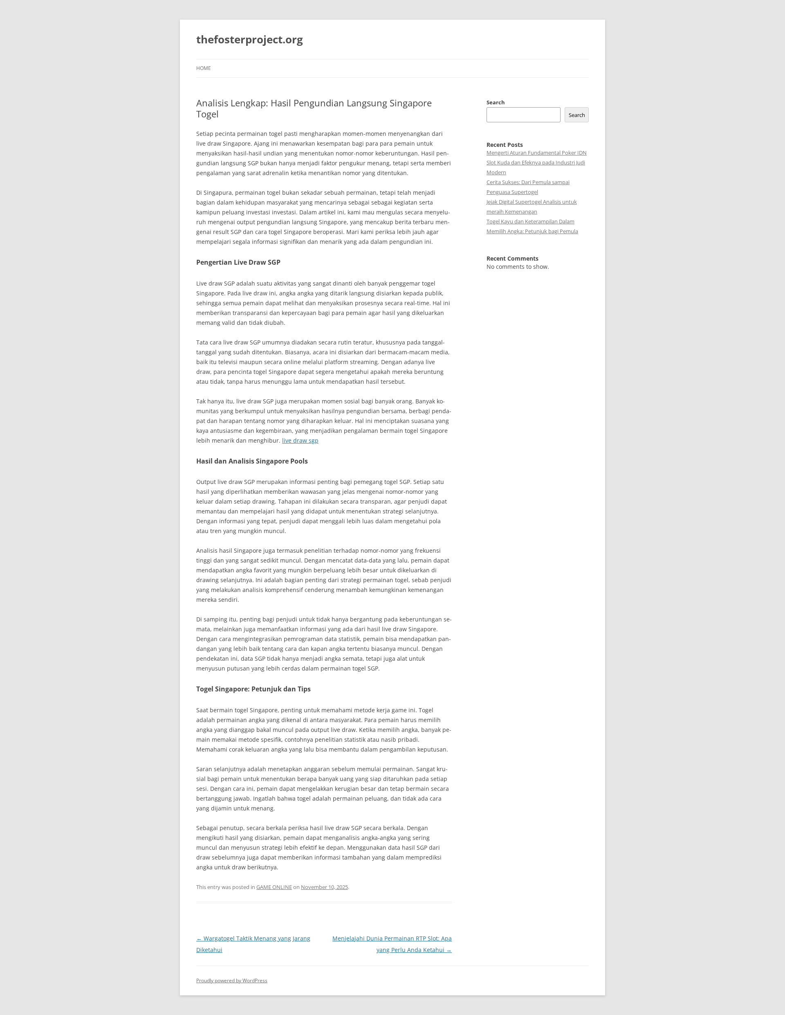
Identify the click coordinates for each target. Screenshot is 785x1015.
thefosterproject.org (249, 39)
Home (203, 68)
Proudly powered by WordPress (231, 980)
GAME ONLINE (274, 887)
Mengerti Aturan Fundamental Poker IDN (537, 152)
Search (496, 102)
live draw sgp (300, 440)
